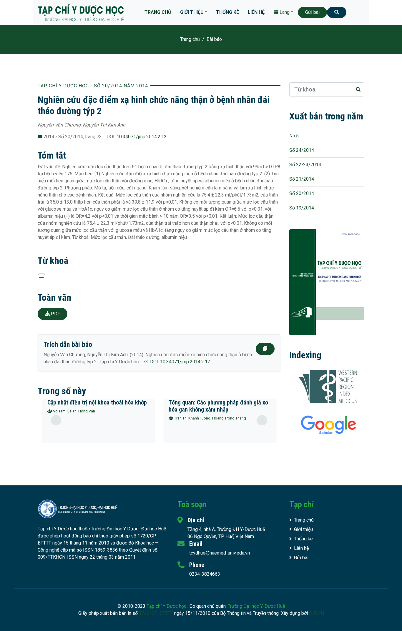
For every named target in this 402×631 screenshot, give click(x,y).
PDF (55, 314)
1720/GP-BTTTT (156, 613)
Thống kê (227, 12)
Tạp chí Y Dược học (167, 606)
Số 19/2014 (301, 208)
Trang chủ (157, 12)
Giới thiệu (192, 12)
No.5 (294, 136)
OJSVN (316, 613)
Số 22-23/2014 (305, 164)
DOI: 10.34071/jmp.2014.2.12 (180, 361)
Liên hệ (256, 12)
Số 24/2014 (301, 150)
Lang (284, 12)
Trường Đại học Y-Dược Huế (256, 606)
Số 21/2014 (301, 179)
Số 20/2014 (301, 193)
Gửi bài (312, 12)
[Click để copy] (265, 349)
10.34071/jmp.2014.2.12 (142, 136)
